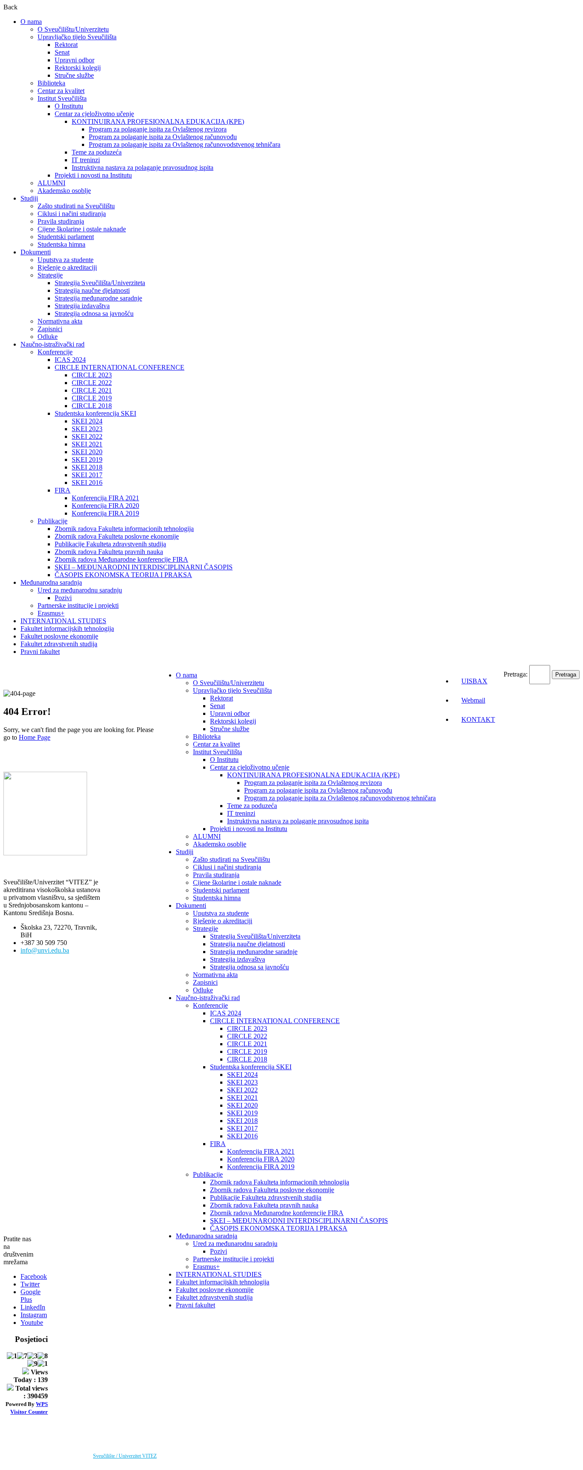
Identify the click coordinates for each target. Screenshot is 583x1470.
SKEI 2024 (87, 421)
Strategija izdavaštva (82, 305)
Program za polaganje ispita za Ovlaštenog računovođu (163, 136)
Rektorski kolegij (78, 67)
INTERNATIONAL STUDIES (63, 620)
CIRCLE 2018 (92, 405)
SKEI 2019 (87, 459)
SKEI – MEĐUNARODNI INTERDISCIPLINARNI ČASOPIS (144, 567)
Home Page (34, 737)
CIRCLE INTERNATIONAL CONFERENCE (119, 367)
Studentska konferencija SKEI (95, 413)
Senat (62, 52)
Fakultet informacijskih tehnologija (67, 628)
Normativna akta (60, 321)
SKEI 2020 (87, 451)
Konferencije (55, 352)
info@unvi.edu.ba (44, 950)
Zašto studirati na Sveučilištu (76, 206)
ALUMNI (51, 183)
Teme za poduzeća (97, 152)
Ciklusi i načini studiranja (72, 213)
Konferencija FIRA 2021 (105, 498)
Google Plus (30, 1295)
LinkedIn (32, 1307)
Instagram (33, 1314)
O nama (31, 21)
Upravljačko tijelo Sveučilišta (77, 37)
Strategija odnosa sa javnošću (94, 313)
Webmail (473, 700)
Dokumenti (35, 252)
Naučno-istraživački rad (52, 344)
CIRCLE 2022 (92, 382)
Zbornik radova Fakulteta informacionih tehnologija (124, 528)
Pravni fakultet (40, 651)
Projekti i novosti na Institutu (93, 175)
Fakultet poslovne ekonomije (59, 636)
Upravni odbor (74, 60)
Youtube (31, 1322)
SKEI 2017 (87, 474)
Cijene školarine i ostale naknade (82, 229)
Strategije (50, 275)
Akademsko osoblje (64, 190)
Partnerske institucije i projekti (78, 605)
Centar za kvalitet (61, 90)
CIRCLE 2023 (92, 375)
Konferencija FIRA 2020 (105, 505)
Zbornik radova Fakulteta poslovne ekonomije (117, 536)
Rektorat (66, 44)
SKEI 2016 (87, 482)
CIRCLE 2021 (92, 390)
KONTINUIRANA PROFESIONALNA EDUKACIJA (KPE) (158, 121)
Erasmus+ (51, 613)
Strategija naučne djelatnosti (92, 290)
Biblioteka (51, 83)
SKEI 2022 (87, 436)
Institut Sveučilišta (62, 98)
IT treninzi (86, 159)
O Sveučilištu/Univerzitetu (73, 29)
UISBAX (474, 681)
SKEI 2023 (87, 428)
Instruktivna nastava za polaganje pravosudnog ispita (142, 167)
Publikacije (52, 521)
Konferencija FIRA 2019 (105, 513)
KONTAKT (478, 719)
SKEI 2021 (87, 444)
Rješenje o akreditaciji (67, 267)
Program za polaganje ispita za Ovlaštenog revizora (158, 129)
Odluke (48, 336)
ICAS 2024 (70, 359)
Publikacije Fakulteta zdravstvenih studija (110, 544)
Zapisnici (50, 328)
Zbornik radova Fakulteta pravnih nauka (109, 551)
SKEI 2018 (87, 467)
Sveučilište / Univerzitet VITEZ (125, 1456)
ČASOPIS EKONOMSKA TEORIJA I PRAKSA (123, 574)
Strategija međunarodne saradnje (98, 298)
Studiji (29, 198)
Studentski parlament (66, 236)
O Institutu (69, 106)
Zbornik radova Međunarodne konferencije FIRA (121, 559)
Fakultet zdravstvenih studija (58, 644)
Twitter (30, 1284)
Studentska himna (61, 244)
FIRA (62, 490)
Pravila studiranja (61, 221)
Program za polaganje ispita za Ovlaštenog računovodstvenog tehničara (184, 144)
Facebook (33, 1276)
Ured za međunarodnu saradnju (80, 590)
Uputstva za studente (65, 259)
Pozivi (63, 597)
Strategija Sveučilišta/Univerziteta (100, 282)
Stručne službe (74, 75)
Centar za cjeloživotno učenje (94, 113)
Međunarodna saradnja (51, 582)
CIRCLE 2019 (92, 398)
